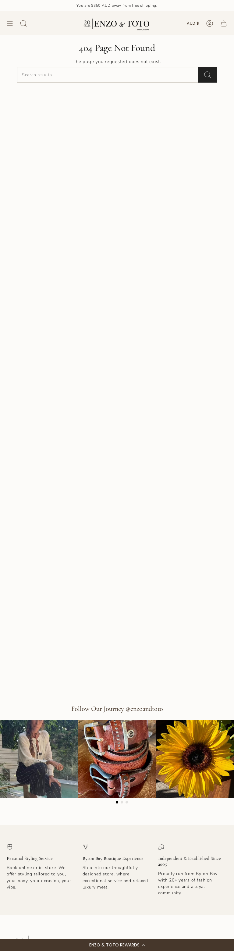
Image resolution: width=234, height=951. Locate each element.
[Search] (207, 75)
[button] (117, 945)
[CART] (224, 23)
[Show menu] (10, 23)
